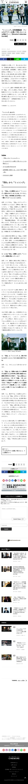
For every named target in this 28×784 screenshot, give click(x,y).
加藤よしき (23, 635)
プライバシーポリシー (14, 771)
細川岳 (3, 55)
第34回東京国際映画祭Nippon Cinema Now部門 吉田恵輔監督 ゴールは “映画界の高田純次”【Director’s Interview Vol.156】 (19, 570)
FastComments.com (15, 540)
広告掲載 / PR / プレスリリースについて (14, 769)
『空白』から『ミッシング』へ (11, 158)
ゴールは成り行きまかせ (9, 166)
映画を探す (2, 1)
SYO (18, 602)
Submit (6, 529)
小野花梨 (22, 53)
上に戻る (25, 778)
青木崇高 (9, 53)
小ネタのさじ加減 (7, 175)
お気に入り (6, 2)
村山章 (8, 49)
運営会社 (14, 774)
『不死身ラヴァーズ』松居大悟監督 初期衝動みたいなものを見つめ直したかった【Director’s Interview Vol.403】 (19, 610)
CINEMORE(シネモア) (6, 736)
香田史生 (19, 616)
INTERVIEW (4, 51)
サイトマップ (14, 776)
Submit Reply (17, 519)
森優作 (13, 53)
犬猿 (17, 378)
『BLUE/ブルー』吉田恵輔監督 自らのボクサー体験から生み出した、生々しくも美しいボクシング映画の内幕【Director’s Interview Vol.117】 (19, 585)
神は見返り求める (10, 220)
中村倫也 (7, 55)
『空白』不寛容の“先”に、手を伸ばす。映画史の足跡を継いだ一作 (19, 599)
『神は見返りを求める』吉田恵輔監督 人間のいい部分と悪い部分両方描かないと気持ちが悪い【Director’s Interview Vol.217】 (19, 556)
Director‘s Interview (16, 736)
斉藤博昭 (22, 649)
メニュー (26, 1)
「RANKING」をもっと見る (18, 680)
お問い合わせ (14, 764)
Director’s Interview (12, 51)
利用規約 (3, 499)
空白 (5, 90)
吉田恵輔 (24, 51)
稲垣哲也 (19, 591)
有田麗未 (18, 53)
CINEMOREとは (14, 762)
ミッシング (19, 51)
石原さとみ (4, 53)
